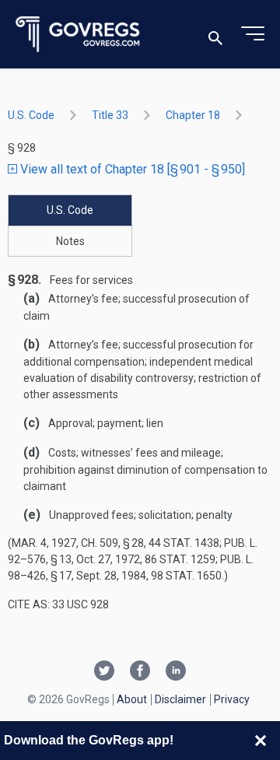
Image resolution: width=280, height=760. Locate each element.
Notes (70, 241)
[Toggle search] (215, 34)
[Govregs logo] (78, 34)
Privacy (232, 699)
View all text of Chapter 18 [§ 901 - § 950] (131, 169)
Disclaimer (180, 699)
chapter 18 (193, 115)
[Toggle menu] (252, 34)
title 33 (110, 115)
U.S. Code (31, 115)
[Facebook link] (140, 672)
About (132, 699)
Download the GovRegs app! (88, 740)
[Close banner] (260, 740)
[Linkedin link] (176, 672)
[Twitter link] (104, 672)
